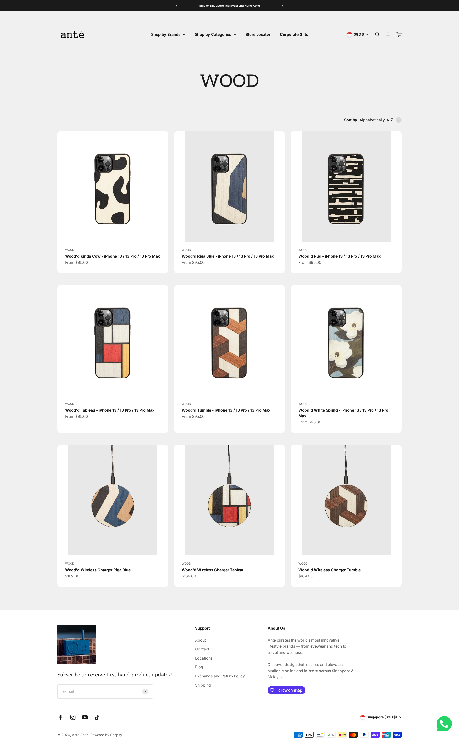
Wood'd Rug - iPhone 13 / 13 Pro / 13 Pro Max (339, 256)
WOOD (69, 250)
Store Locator (258, 34)
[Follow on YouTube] (85, 717)
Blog (199, 667)
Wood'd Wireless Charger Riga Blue (98, 569)
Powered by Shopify (106, 735)
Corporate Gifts (294, 34)
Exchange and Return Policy (220, 676)
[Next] (282, 5)
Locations (204, 658)
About (200, 640)
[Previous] (176, 5)
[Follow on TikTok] (97, 717)
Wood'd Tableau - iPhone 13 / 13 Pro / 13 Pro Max (109, 410)
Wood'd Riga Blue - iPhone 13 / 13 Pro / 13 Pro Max (228, 256)
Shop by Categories (213, 34)
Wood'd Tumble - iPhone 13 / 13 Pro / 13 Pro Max (226, 410)
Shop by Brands (165, 34)
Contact (202, 649)
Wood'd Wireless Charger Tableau (213, 569)
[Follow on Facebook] (60, 717)
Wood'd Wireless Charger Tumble (329, 569)
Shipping (203, 685)
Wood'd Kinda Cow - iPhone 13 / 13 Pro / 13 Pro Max (112, 256)
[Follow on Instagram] (73, 717)
